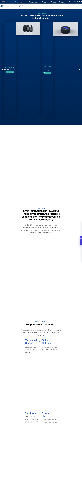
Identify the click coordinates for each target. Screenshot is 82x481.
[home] (7, 6)
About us (21, 6)
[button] (33, 6)
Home (16, 6)
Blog (25, 6)
